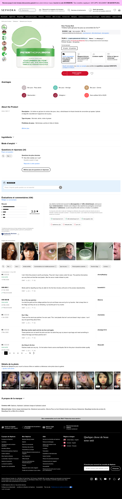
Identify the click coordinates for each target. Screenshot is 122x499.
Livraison (45, 448)
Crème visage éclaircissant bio (21, 409)
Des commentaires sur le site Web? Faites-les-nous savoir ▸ (61, 418)
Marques (74, 17)
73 (30, 353)
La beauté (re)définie (7, 464)
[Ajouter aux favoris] (92, 73)
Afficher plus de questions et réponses (36, 170)
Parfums (41, 17)
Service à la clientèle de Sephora (51, 439)
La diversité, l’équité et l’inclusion (10, 458)
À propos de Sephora (7, 439)
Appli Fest (12, 17)
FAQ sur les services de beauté (51, 458)
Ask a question (76, 31)
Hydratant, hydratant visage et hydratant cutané (31, 405)
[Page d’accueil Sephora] (8, 10)
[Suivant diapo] (53, 47)
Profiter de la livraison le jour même (31, 470)
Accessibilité (46, 466)
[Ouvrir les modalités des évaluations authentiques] (18, 234)
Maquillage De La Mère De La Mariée (13, 411)
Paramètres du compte (28, 449)
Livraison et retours (68, 67)
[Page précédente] (2, 353)
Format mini (66, 17)
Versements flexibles (48, 464)
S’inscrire (116, 468)
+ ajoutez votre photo (8, 368)
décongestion (105, 33)
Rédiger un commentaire (9, 200)
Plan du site (47, 487)
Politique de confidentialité (8, 487)
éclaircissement (87, 33)
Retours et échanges (48, 442)
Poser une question (7, 152)
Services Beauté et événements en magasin (31, 452)
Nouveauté (4, 17)
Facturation (46, 451)
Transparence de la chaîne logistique (8, 445)
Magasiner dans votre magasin (30, 468)
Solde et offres (116, 17)
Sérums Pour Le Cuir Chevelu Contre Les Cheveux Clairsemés (65, 409)
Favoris (24, 465)
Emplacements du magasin (50, 461)
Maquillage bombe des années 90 (95, 409)
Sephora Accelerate (7, 461)
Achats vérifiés (27, 266)
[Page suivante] (33, 353)
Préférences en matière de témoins (60, 487)
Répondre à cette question (32, 163)
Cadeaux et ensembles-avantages (89, 17)
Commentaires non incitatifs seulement (44, 266)
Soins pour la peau (31, 17)
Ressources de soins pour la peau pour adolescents (51, 469)
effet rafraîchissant (96, 33)
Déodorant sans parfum (38, 409)
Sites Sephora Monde (7, 456)
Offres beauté (25, 458)
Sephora (13, 405)
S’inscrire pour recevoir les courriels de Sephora (99, 464)
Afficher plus (25, 128)
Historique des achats (27, 447)
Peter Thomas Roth (67, 26)
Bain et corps (57, 17)
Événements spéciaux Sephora (10, 451)
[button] (94, 38)
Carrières (4, 442)
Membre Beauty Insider (28, 439)
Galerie (24, 442)
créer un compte (81, 66)
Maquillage (20, 17)
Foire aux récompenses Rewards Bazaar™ (28, 461)
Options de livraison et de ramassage (49, 445)
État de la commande (27, 444)
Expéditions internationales (50, 453)
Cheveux (48, 17)
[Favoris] (114, 10)
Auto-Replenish (26, 456)
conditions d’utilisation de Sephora (26, 487)
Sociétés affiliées (6, 448)
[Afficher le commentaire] (10, 251)
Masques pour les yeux (26, 21)
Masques (15, 21)
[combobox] (27, 10)
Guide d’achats (47, 456)
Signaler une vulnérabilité (8, 466)
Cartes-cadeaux (106, 17)
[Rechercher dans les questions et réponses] (3, 156)
